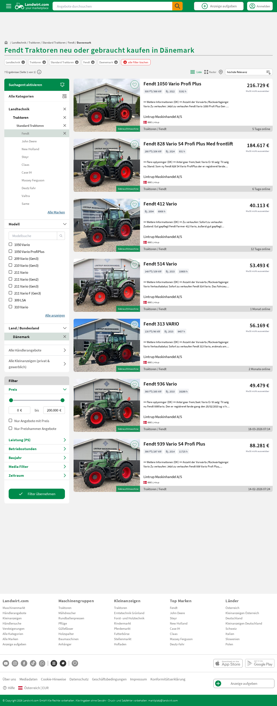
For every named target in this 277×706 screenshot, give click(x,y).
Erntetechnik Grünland (129, 613)
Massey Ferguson (33, 180)
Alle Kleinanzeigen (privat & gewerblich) (29, 363)
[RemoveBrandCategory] (64, 133)
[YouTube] (6, 663)
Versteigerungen (13, 628)
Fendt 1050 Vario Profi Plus (172, 83)
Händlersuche (12, 623)
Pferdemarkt (122, 628)
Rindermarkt (122, 623)
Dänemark (21, 336)
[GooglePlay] (259, 663)
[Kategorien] (54, 663)
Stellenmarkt (122, 639)
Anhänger (64, 644)
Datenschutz (79, 679)
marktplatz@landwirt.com (163, 700)
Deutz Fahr (29, 188)
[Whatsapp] (42, 663)
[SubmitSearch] (177, 6)
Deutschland (233, 618)
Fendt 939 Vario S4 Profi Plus (174, 444)
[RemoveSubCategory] (64, 125)
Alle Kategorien (21, 96)
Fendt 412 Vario (160, 203)
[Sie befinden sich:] (7, 42)
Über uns (9, 679)
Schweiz (231, 628)
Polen (229, 644)
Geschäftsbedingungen (109, 679)
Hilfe (11, 687)
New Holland (30, 149)
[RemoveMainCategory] (64, 117)
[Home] (32, 6)
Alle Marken (10, 639)
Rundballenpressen (71, 618)
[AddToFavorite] (134, 84)
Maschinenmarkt (14, 607)
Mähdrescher (67, 613)
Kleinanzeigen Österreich (242, 613)
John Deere (29, 141)
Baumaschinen (68, 639)
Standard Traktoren (30, 125)
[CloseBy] (220, 72)
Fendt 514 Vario (160, 263)
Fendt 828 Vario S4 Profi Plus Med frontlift (188, 143)
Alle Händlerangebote (25, 350)
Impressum (138, 679)
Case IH (27, 172)
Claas (25, 164)
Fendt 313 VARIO (161, 323)
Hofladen (120, 644)
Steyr (25, 157)
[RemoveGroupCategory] (64, 109)
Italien (229, 633)
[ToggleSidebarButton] (8, 6)
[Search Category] (61, 236)
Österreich (232, 607)
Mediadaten (28, 679)
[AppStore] (228, 663)
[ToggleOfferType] (64, 350)
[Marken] (63, 663)
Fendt (25, 133)
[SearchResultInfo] (39, 72)
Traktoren (21, 117)
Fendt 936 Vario (160, 384)
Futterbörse (121, 633)
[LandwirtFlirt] (75, 663)
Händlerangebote (14, 613)
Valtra (26, 196)
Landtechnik (19, 108)
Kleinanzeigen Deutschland (243, 623)
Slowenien (232, 639)
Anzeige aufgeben (14, 644)
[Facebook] (24, 663)
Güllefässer (65, 628)
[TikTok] (33, 663)
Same (25, 203)
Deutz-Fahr (177, 644)
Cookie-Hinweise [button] (53, 679)
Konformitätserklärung (167, 679)
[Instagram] (15, 663)
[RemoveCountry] (64, 336)
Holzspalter (66, 633)
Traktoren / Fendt (154, 129)
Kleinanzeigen (12, 618)
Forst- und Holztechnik (129, 618)
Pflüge (62, 623)
